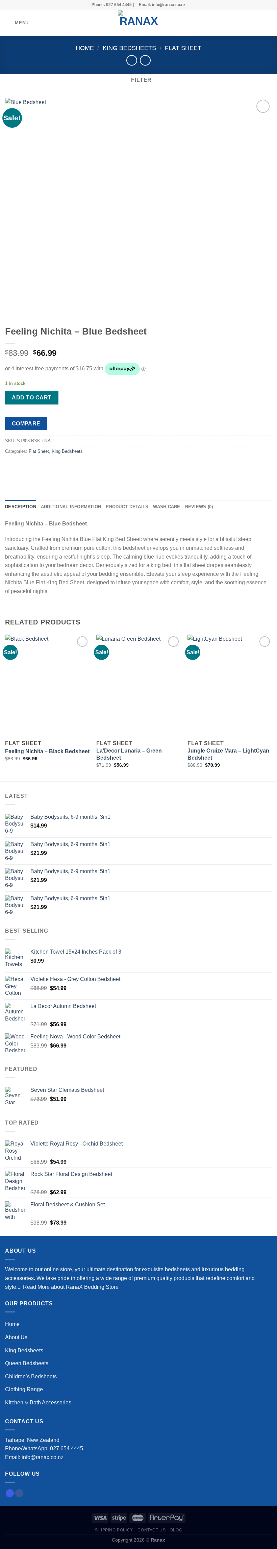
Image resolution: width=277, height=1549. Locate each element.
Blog (176, 1530)
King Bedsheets (129, 47)
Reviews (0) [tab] (199, 506)
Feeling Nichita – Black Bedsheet (47, 751)
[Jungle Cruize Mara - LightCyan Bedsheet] (229, 685)
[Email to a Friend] (47, 466)
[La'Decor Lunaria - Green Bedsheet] (138, 685)
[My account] (257, 23)
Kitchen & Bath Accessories (38, 1402)
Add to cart (31, 397)
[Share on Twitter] (35, 466)
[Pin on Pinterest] (60, 466)
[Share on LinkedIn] (72, 466)
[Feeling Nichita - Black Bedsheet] (47, 685)
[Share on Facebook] (23, 466)
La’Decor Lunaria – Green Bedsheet (129, 754)
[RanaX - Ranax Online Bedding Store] (138, 23)
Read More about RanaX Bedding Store (71, 1287)
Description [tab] (20, 506)
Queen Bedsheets (26, 1363)
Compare (26, 423)
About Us (16, 1337)
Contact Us (151, 1530)
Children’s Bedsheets (31, 1376)
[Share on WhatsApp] (11, 466)
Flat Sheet (183, 47)
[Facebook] (19, 1493)
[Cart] (268, 23)
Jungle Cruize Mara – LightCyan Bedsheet (228, 754)
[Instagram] (10, 1493)
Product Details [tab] (127, 506)
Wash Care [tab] (166, 506)
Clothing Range (24, 1389)
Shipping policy (114, 1530)
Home (85, 47)
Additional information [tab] (71, 506)
